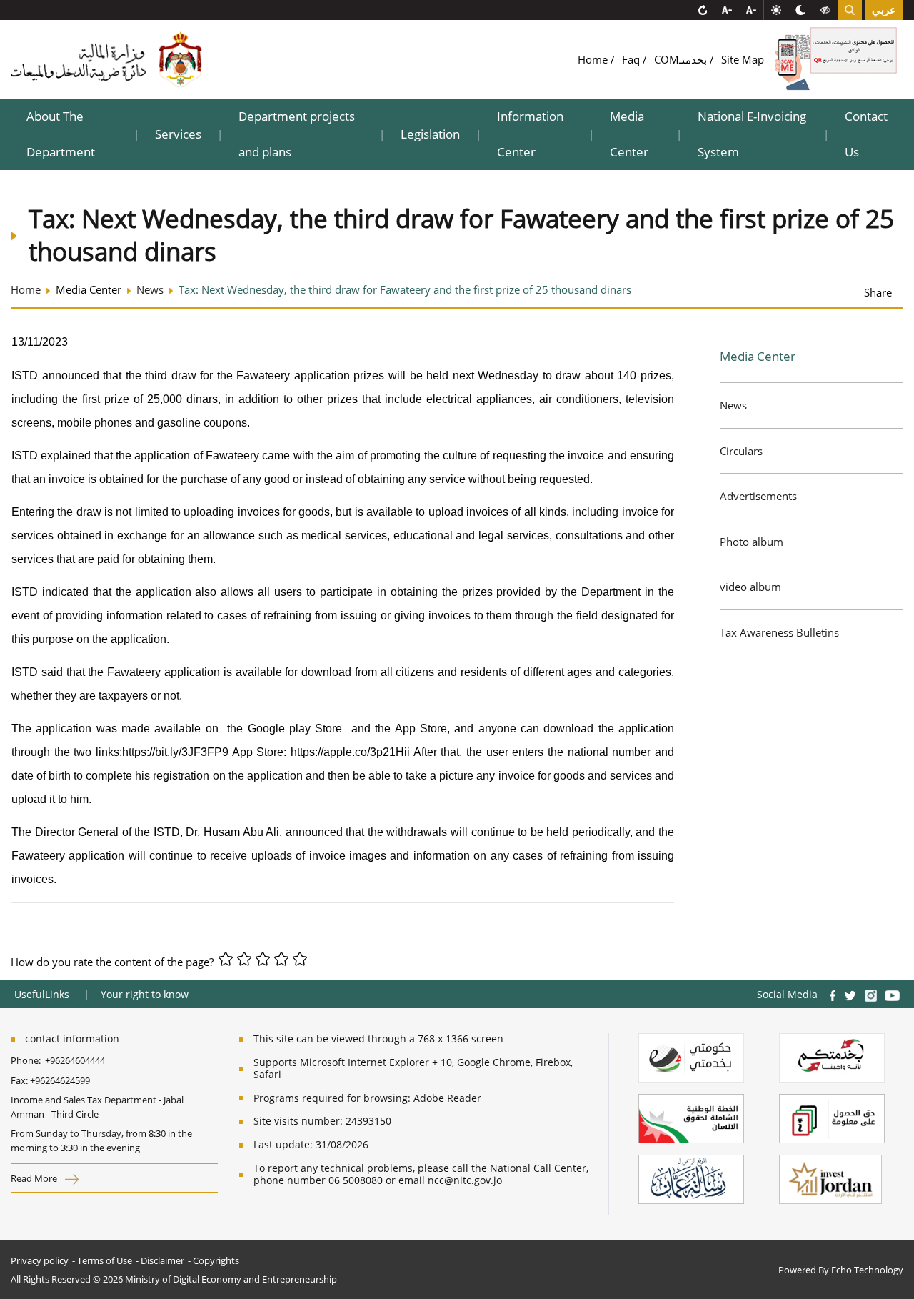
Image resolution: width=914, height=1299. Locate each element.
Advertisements (758, 496)
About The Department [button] (60, 134)
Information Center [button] (530, 134)
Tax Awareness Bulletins (779, 632)
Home (594, 59)
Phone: (28, 1060)
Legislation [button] (430, 134)
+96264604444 (75, 1060)
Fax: (19, 1080)
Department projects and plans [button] (296, 134)
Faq (632, 59)
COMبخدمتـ (682, 59)
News (733, 405)
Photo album (751, 541)
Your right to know (145, 994)
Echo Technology (867, 1269)
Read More (35, 1178)
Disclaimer (162, 1260)
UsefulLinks (41, 994)
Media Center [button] (629, 134)
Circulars (741, 451)
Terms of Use (104, 1260)
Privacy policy (40, 1260)
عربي (884, 10)
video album (750, 586)
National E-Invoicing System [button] (752, 134)
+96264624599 (60, 1080)
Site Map (742, 59)
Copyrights (216, 1260)
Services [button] (178, 134)
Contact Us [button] (866, 134)
